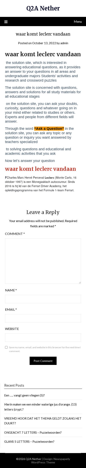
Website (12, 329)
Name (11, 290)
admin (64, 43)
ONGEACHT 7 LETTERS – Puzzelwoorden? (33, 432)
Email (11, 309)
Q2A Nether (43, 8)
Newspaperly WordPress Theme (50, 460)
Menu (78, 21)
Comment (15, 234)
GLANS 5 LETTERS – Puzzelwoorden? (29, 441)
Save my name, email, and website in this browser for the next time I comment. (45, 349)
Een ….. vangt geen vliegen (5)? (24, 395)
